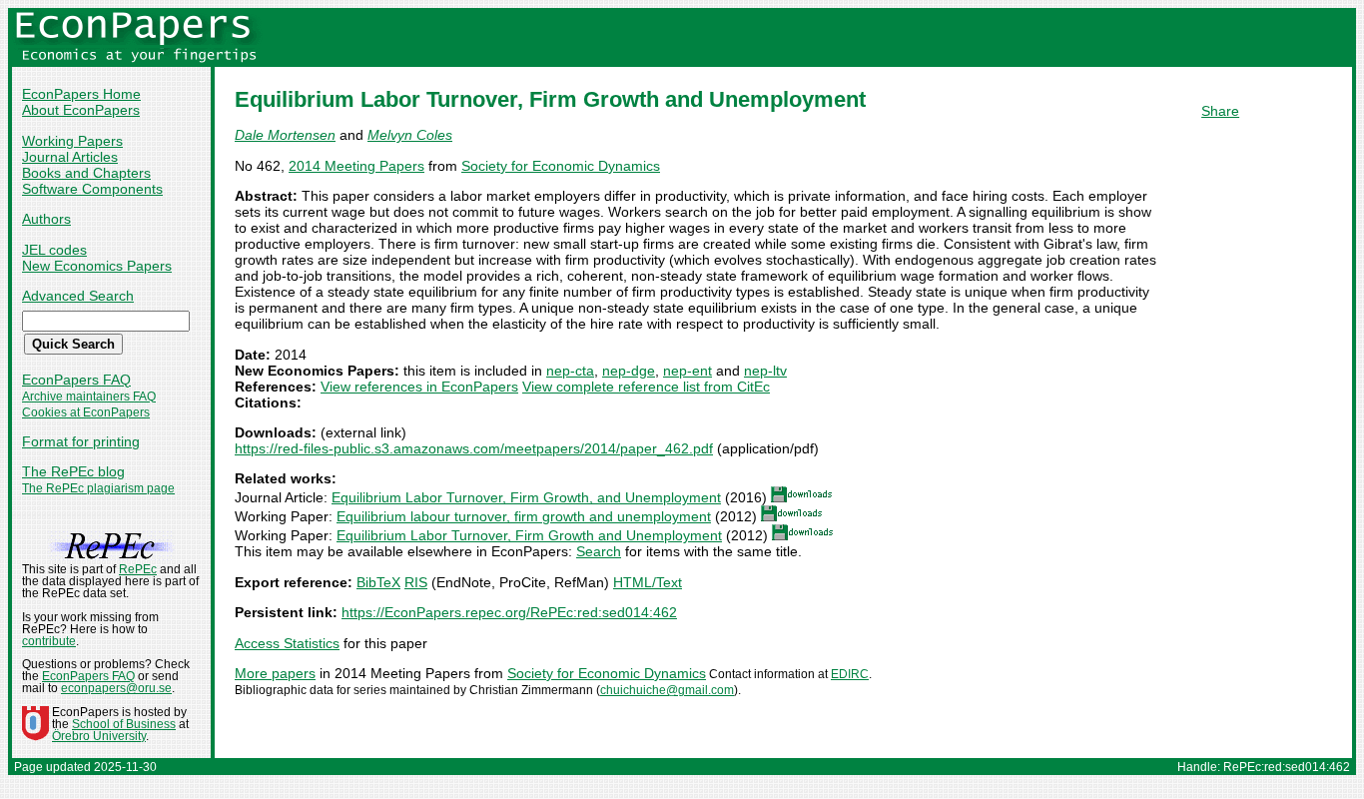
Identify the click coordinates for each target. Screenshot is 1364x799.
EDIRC (850, 674)
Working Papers (72, 141)
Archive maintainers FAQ (89, 396)
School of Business (124, 724)
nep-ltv (765, 371)
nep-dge (628, 371)
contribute (49, 641)
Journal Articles (70, 157)
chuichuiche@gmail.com (667, 690)
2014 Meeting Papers (356, 166)
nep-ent (687, 371)
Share (1220, 111)
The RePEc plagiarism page (98, 488)
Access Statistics (287, 643)
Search (598, 551)
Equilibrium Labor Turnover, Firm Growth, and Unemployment (526, 497)
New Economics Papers (97, 266)
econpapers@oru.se (116, 688)
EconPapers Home (81, 94)
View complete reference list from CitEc (646, 387)
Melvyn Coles (409, 135)
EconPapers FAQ (76, 380)
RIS (415, 582)
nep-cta (570, 371)
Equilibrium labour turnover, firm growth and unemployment (524, 516)
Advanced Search (78, 296)
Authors (46, 219)
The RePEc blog (73, 471)
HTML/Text (647, 582)
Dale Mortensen (285, 135)
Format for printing (81, 441)
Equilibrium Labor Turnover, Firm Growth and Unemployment (529, 535)
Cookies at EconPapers (86, 412)
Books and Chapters (86, 173)
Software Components (92, 189)
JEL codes (54, 250)
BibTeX (378, 582)
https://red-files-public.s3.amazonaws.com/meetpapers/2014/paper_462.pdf (474, 448)
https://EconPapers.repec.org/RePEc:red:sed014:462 (509, 612)
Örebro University (99, 736)
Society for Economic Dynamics (560, 166)
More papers (275, 673)
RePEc (138, 569)
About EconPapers (81, 110)
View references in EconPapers (419, 387)
